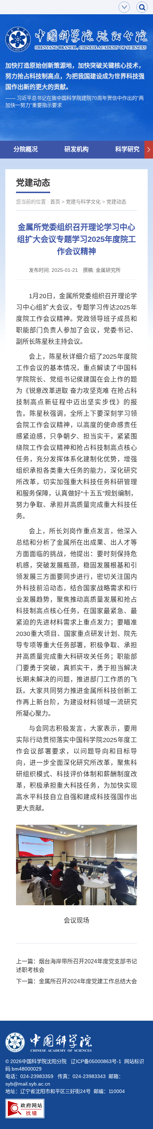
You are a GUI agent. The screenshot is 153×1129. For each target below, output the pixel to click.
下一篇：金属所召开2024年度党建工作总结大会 (76, 981)
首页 (55, 201)
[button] (148, 150)
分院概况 (26, 149)
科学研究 (127, 149)
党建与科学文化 (83, 201)
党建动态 (116, 201)
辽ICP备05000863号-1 (96, 1061)
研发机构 (76, 149)
